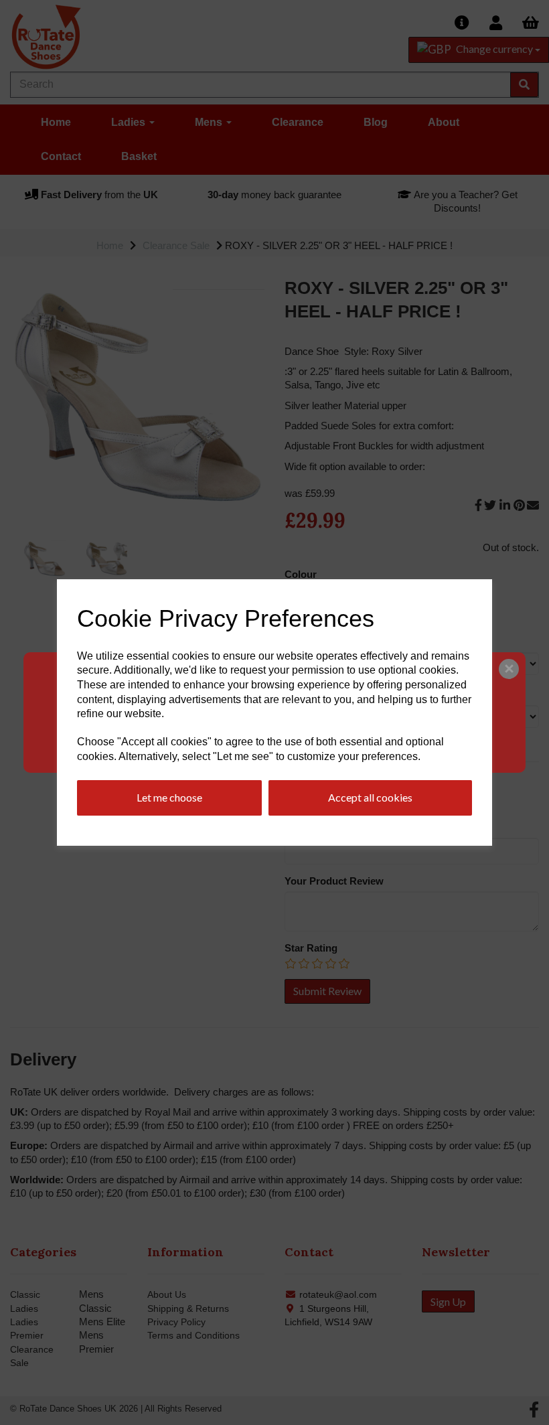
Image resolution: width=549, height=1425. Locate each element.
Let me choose (169, 797)
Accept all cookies (370, 797)
